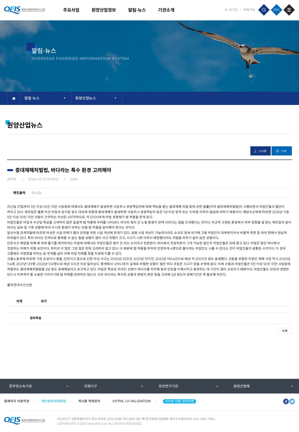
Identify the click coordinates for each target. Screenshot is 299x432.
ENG (276, 10)
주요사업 (71, 10)
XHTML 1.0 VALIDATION (131, 401)
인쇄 (283, 150)
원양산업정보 (104, 10)
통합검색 (264, 10)
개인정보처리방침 (53, 401)
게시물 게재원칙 (89, 401)
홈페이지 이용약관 (16, 401)
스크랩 (262, 150)
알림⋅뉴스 (137, 10)
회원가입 (249, 10)
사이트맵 (289, 10)
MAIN (13, 98)
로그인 (233, 10)
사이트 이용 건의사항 (179, 401)
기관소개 (166, 10)
